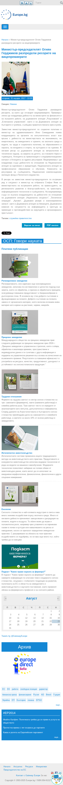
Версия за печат (32, 225)
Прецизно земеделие (12, 337)
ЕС (3, 689)
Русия (36, 694)
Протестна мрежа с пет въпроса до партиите (24, 728)
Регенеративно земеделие (14, 281)
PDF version (52, 225)
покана (31, 700)
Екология (6, 509)
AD (42, 694)
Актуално (17, 766)
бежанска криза (9, 694)
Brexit (48, 694)
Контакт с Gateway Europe (28, 775)
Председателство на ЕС (15, 770)
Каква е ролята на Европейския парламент (23, 732)
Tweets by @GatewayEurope (14, 636)
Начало (5, 40)
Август (31, 598)
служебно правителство (20, 218)
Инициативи (41, 766)
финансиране (25, 694)
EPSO (39, 700)
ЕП (13, 700)
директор (43, 689)
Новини (13, 104)
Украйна (6, 700)
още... (58, 705)
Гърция (56, 694)
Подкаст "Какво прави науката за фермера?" (24, 572)
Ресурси (29, 766)
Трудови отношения (12, 396)
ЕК (8, 689)
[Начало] (15, 14)
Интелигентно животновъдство (17, 453)
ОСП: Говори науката (22, 241)
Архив (24, 646)
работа (15, 689)
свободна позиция (28, 689)
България (21, 700)
